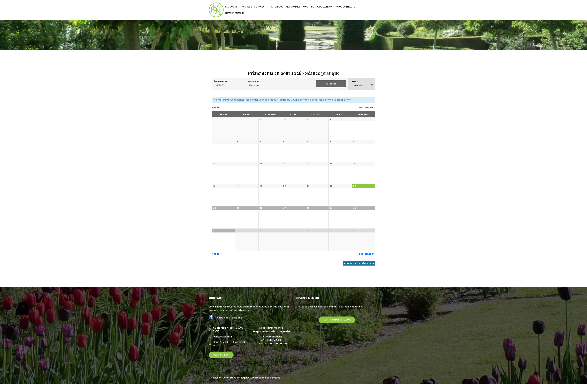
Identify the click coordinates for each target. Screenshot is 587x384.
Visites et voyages (253, 6)
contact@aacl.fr (222, 336)
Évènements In (221, 81)
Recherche (253, 81)
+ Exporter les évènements (359, 263)
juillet (216, 107)
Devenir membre (234, 13)
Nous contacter (346, 6)
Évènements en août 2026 (274, 73)
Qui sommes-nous (297, 6)
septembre (367, 107)
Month (358, 85)
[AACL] (216, 9)
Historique (276, 6)
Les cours (231, 6)
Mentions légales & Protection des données (255, 377)
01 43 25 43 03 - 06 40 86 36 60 (229, 343)
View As (354, 81)
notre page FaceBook (229, 317)
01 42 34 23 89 (274, 340)
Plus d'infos (221, 354)
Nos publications (322, 6)
